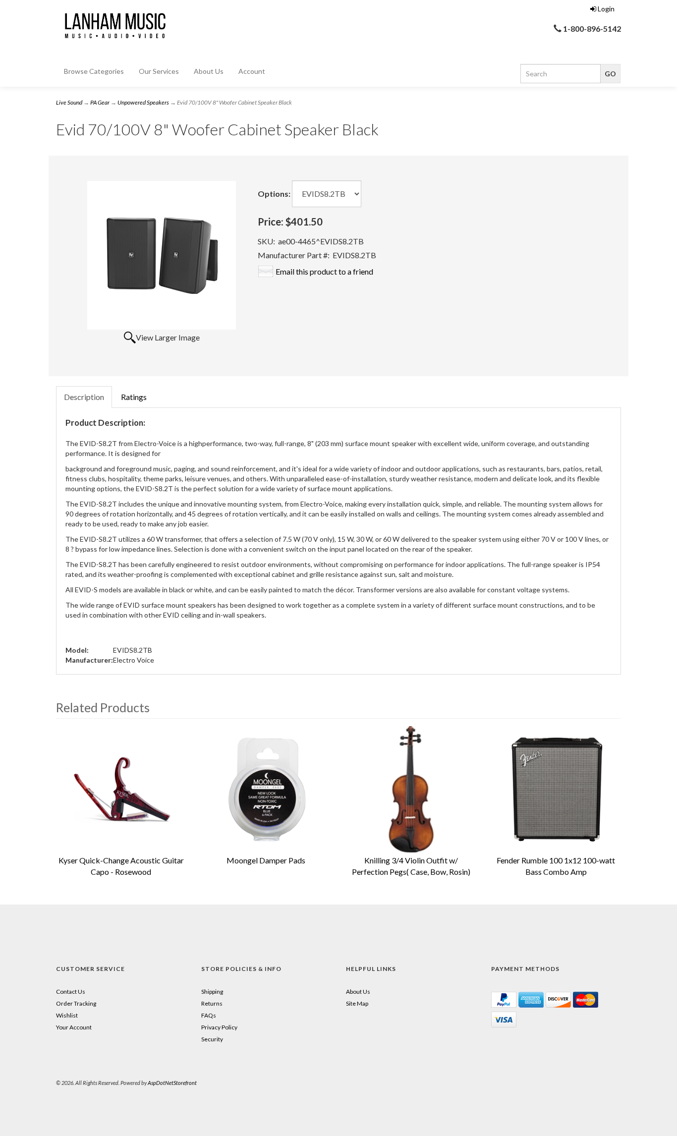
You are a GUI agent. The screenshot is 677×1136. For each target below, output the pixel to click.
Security (212, 1039)
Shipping (212, 991)
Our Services (159, 71)
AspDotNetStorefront (172, 1082)
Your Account (74, 1027)
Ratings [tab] (134, 396)
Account (251, 71)
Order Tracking (76, 1003)
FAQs (208, 1015)
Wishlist (67, 1015)
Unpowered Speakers (143, 102)
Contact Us (70, 991)
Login (606, 8)
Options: (274, 193)
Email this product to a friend (324, 271)
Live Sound (69, 102)
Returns (212, 1003)
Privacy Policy (219, 1027)
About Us (209, 71)
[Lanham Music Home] (113, 24)
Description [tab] (84, 396)
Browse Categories (94, 71)
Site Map (357, 1003)
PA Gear (100, 102)
